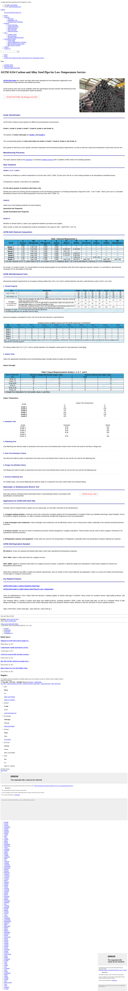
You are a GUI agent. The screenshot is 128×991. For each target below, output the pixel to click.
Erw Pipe (3, 683)
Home (6, 15)
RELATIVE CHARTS (14, 45)
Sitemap (31, 682)
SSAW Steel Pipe (12, 28)
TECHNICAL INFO (10, 39)
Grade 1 (32, 135)
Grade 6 (42, 135)
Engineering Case (12, 20)
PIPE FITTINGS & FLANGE (16, 44)
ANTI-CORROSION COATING (17, 42)
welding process (47, 160)
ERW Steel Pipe (12, 29)
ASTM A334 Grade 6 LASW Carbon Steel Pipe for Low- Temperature (28, 589)
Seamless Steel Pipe (13, 26)
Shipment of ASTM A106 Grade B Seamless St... (15, 640)
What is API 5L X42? (13, 619)
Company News (12, 34)
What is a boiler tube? (10, 621)
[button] (21, 97)
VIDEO (6, 47)
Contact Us (7, 48)
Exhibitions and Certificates (15, 22)
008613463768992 (9, 726)
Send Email (4, 770)
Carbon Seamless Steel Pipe (14, 683)
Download (10, 18)
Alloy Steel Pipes (55, 683)
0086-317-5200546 (9, 700)
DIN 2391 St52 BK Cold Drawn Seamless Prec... (15, 661)
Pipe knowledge (12, 36)
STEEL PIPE (11, 40)
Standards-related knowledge (16, 37)
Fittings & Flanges (13, 31)
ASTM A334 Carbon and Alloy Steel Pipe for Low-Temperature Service (24, 58)
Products (6, 23)
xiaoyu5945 (7, 739)
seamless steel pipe (28, 683)
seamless (28, 160)
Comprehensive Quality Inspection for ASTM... (15, 647)
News (5, 33)
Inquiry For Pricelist (6, 680)
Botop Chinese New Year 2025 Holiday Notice (14, 668)
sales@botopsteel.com (15, 6)
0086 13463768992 (12, 5)
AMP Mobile (38, 682)
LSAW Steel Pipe (12, 25)
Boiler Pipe (37, 683)
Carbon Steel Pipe (45, 683)
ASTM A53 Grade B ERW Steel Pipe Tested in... (15, 654)
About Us (7, 17)
